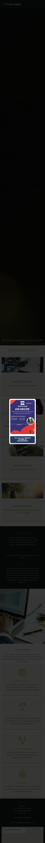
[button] (33, 402)
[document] (22, 421)
